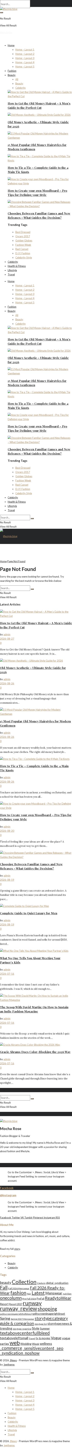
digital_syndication (57, 1282)
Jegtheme (8, 1364)
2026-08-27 (7, 638)
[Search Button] (1, 12)
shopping (47, 1309)
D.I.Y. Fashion (22, 253)
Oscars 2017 (22, 236)
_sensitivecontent (38, 1348)
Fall (3, 1287)
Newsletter (6, 32)
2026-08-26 (7, 683)
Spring (5, 1318)
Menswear (53, 1293)
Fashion (12, 70)
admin (6, 634)
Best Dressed (22, 232)
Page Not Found (16, 561)
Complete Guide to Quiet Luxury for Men (28, 913)
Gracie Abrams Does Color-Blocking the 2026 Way (35, 1052)
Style (35, 1328)
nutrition (67, 1293)
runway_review (18, 1308)
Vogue (56, 1338)
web (15, 1342)
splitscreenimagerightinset (48, 1313)
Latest (38, 1292)
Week (35, 1343)
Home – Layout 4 (24, 62)
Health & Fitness (17, 266)
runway (32, 1303)
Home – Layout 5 (24, 66)
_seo (59, 1348)
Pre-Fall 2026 (29, 1298)
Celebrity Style (23, 257)
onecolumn (11, 1298)
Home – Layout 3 (24, 58)
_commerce (11, 1348)
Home (11, 45)
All (16, 79)
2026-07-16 (7, 973)
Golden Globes (23, 240)
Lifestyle (12, 270)
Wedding (25, 1343)
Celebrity (20, 87)
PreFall (40, 1298)
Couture (41, 1283)
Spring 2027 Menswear (22, 1319)
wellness (46, 1344)
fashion (18, 1292)
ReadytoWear (58, 1298)
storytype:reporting (22, 1329)
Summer (45, 1328)
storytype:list (41, 1324)
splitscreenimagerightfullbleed (16, 1314)
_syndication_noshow (20, 1352)
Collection (24, 1282)
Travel (11, 274)
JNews (13, 1360)
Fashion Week (23, 244)
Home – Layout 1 (24, 49)
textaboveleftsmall (14, 1338)
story (17, 1248)
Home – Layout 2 (24, 53)
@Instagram (8, 1195)
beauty (5, 1282)
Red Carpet (21, 249)
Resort (4, 1304)
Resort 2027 (15, 1304)
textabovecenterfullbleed (25, 1333)
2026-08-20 (7, 830)
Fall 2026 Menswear (18, 1288)
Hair (29, 1293)
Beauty (12, 75)
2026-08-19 (7, 879)
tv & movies (43, 1338)
